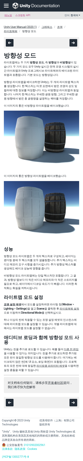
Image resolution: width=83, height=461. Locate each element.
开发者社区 (55, 383)
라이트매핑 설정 (69, 308)
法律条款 (7, 448)
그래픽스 (47, 26)
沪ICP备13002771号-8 (15, 456)
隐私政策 (20, 448)
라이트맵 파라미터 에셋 (50, 365)
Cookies (32, 448)
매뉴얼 (8, 15)
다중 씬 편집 (71, 349)
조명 (60, 26)
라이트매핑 (10, 31)
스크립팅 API (22, 15)
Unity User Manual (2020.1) (20, 26)
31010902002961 (34, 445)
